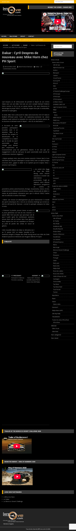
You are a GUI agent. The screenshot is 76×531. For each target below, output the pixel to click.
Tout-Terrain (57, 289)
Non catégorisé (56, 335)
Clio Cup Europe (57, 139)
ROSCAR (55, 125)
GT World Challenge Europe (61, 91)
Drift (53, 141)
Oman (55, 253)
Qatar (55, 260)
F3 (53, 173)
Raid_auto (56, 263)
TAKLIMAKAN (56, 317)
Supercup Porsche (58, 128)
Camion (55, 75)
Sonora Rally (57, 281)
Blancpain (56, 73)
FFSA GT (55, 83)
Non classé (54, 338)
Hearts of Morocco (58, 234)
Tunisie (55, 292)
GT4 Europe (56, 96)
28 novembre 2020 (10, 67)
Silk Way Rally (56, 313)
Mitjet (54, 110)
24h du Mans (57, 189)
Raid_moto (56, 266)
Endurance (56, 194)
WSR (54, 136)
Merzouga (56, 247)
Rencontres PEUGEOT (59, 123)
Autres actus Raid (57, 216)
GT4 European (57, 99)
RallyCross (56, 120)
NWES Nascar (57, 117)
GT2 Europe (56, 94)
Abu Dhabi (56, 224)
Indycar (54, 152)
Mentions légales (8, 524)
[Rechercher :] (64, 1)
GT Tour (54, 149)
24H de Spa (56, 65)
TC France (55, 162)
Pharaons (56, 255)
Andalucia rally (57, 226)
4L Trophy (56, 221)
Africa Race (56, 322)
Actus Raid (15, 45)
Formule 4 (55, 144)
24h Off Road (57, 218)
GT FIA (55, 89)
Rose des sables (58, 271)
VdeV (53, 202)
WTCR (54, 210)
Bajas (54, 298)
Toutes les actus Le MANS (59, 186)
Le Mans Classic (58, 102)
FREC (54, 86)
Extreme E (55, 307)
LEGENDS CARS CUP (59, 104)
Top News (56, 284)
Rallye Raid (13, 36)
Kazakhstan (56, 237)
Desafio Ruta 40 (58, 229)
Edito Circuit (55, 328)
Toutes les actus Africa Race (60, 320)
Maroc (55, 245)
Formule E (56, 178)
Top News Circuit (58, 133)
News (55, 112)
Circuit (22, 36)
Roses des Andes (58, 274)
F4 (53, 175)
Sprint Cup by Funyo (58, 160)
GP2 (54, 181)
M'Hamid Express (58, 242)
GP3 (54, 183)
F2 (53, 170)
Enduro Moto (57, 231)
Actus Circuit (55, 60)
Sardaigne (56, 279)
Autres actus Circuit (58, 62)
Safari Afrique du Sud (59, 276)
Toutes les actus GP (58, 168)
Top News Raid (57, 287)
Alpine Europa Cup (58, 67)
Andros (55, 70)
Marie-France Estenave (25, 67)
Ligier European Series (60, 107)
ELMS (54, 191)
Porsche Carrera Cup (58, 157)
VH (53, 205)
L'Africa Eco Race (9, 497)
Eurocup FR (56, 81)
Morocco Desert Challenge (61, 250)
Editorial (53, 326)
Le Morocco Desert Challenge (13, 501)
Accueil (4, 36)
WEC (54, 196)
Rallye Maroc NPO (57, 310)
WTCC (54, 207)
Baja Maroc (55, 295)
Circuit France (57, 78)
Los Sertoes (56, 239)
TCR (53, 165)
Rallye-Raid (56, 268)
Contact (31, 36)
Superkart (56, 131)
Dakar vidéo (56, 304)
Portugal (55, 258)
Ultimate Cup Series (58, 199)
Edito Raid (55, 331)
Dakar (37, 67)
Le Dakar (6, 499)
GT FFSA (54, 147)
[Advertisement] (25, 259)
